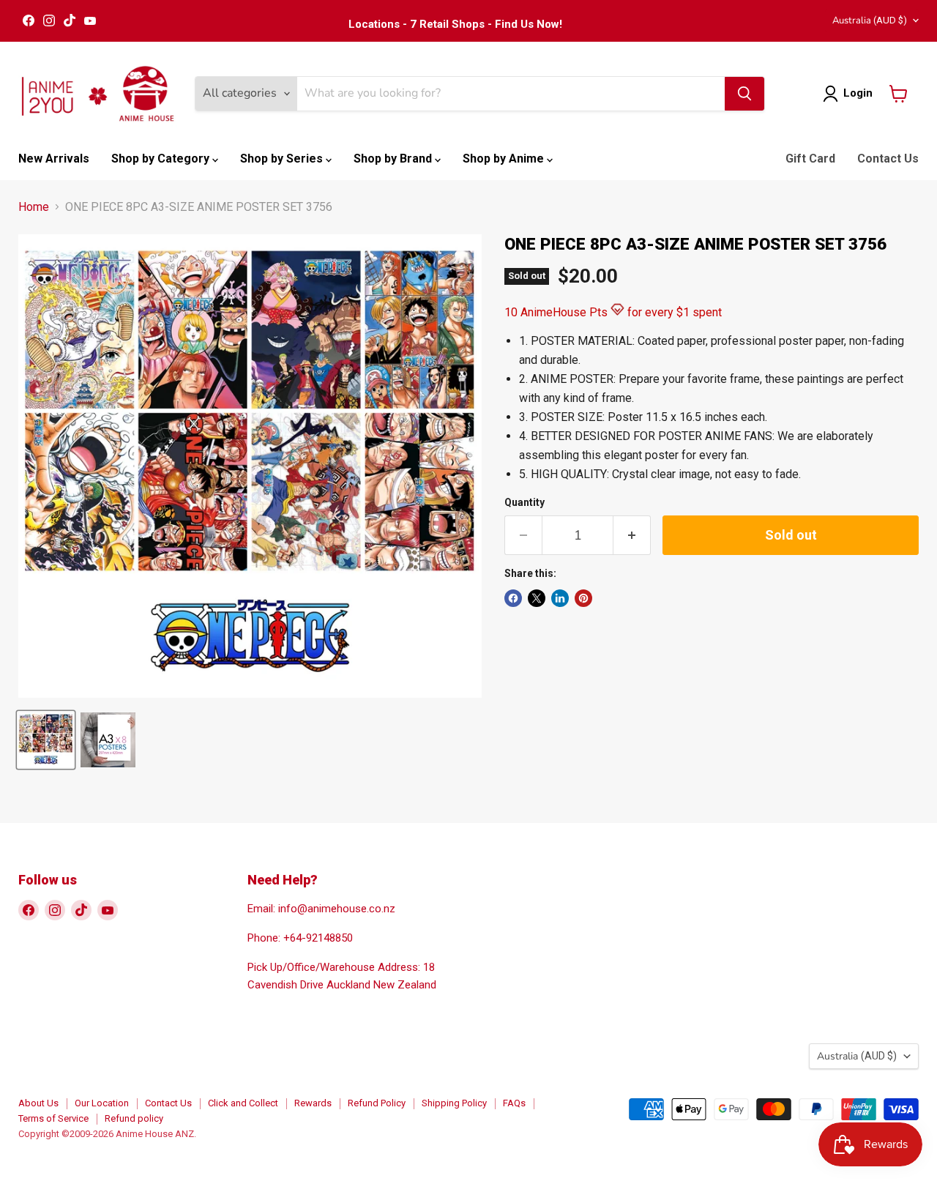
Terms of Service (53, 1118)
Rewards (313, 1103)
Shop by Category (161, 158)
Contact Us (888, 158)
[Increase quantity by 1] (632, 535)
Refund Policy (377, 1103)
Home (33, 207)
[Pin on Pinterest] (583, 598)
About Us (38, 1103)
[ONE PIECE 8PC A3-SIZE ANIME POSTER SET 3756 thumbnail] (46, 740)
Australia (869, 20)
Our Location (102, 1103)
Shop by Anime (505, 158)
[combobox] (511, 94)
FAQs (514, 1103)
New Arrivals (53, 158)
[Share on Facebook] (513, 598)
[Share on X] (536, 598)
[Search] (744, 94)
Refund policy (134, 1118)
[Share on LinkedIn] (560, 598)
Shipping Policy (454, 1103)
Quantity (524, 502)
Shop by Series (283, 158)
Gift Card (810, 158)
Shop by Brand (394, 158)
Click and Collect (243, 1103)
